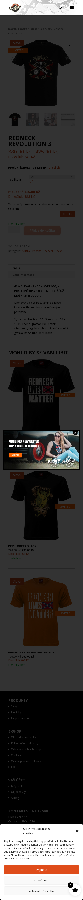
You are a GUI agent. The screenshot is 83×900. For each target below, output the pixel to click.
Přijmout (41, 870)
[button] (77, 831)
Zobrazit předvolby (41, 891)
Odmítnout (41, 880)
